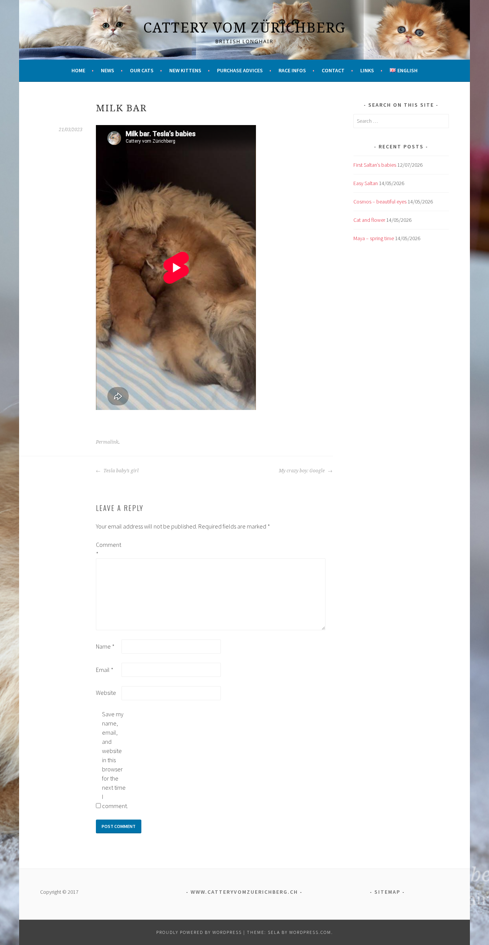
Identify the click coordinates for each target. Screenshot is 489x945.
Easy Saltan (365, 183)
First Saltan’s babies (374, 164)
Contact (333, 70)
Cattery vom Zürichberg (244, 27)
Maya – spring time (373, 238)
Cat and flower (369, 219)
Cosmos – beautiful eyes (379, 201)
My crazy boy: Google (302, 470)
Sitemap (387, 891)
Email (104, 669)
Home (78, 70)
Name (105, 646)
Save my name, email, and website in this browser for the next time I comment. (114, 760)
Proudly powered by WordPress (199, 932)
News (107, 70)
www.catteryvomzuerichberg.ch (244, 891)
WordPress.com (310, 932)
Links (367, 70)
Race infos (292, 70)
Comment (108, 549)
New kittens (185, 70)
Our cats (142, 70)
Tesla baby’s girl (120, 470)
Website (106, 692)
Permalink (107, 442)
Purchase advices (240, 70)
